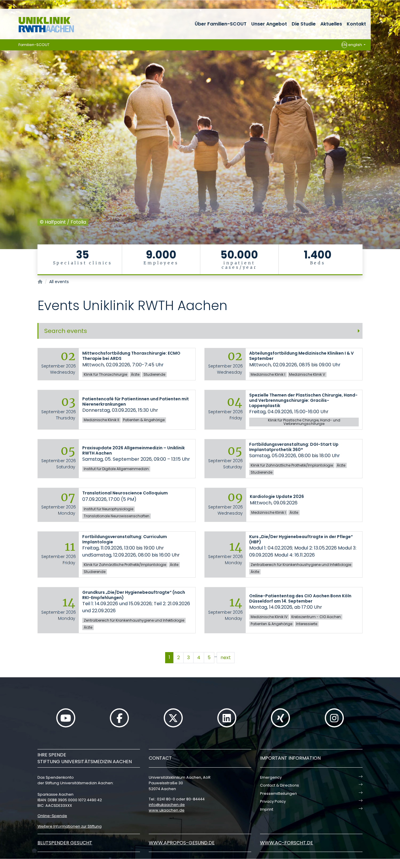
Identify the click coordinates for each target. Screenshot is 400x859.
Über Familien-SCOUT (221, 24)
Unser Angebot (269, 24)
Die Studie (304, 24)
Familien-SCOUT (33, 44)
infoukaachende (167, 804)
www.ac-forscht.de (286, 842)
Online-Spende (52, 815)
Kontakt (356, 24)
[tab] (200, 331)
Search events (65, 331)
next (225, 657)
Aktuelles (331, 24)
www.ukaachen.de (166, 810)
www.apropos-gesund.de (182, 842)
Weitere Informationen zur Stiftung (69, 826)
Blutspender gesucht (64, 842)
